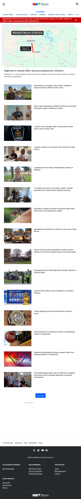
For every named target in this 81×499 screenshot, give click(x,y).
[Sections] (4, 4)
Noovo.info (6, 483)
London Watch (8, 14)
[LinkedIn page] (47, 450)
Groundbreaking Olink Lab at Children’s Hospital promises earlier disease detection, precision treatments (54, 375)
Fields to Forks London (56, 14)
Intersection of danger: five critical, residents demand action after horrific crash (53, 87)
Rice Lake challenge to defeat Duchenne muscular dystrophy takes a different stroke (55, 107)
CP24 (57, 469)
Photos (70, 14)
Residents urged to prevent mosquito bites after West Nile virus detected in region (54, 210)
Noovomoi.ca (7, 485)
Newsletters (33, 443)
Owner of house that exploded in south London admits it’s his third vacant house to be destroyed (55, 251)
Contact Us (18, 443)
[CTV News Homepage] (41, 4)
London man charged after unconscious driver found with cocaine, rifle (53, 128)
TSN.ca (57, 474)
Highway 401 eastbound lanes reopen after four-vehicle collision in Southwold (54, 353)
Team (40, 443)
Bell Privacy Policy (35, 469)
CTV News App (8, 443)
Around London (22, 14)
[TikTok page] (38, 450)
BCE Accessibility (8, 469)
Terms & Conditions (35, 471)
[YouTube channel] (42, 450)
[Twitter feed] (34, 450)
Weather (42, 14)
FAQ (25, 443)
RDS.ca (5, 488)
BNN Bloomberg (60, 471)
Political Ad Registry (35, 474)
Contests (33, 14)
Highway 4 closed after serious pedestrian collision (34, 70)
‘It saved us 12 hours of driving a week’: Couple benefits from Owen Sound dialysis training (53, 189)
